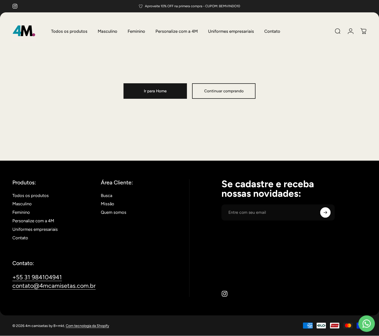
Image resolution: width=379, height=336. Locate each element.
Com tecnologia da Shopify (87, 325)
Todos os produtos (30, 195)
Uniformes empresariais (35, 229)
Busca (106, 195)
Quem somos (113, 212)
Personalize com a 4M (33, 220)
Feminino (21, 212)
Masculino (22, 203)
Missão (107, 203)
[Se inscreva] (325, 212)
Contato (20, 237)
